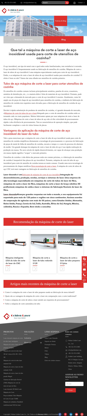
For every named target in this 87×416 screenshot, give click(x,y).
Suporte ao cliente (50, 341)
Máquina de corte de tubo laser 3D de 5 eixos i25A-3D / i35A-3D (13, 354)
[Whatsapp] (84, 264)
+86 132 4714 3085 (10, 2)
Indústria (27, 338)
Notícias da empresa (23, 40)
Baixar (47, 348)
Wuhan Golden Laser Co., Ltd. (20, 414)
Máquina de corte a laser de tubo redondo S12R (42, 260)
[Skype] (84, 259)
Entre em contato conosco (11, 31)
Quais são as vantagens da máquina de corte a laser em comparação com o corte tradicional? (40, 296)
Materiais (27, 343)
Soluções (19, 21)
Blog (63, 40)
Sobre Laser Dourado (31, 21)
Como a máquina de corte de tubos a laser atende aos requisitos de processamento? (37, 300)
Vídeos (50, 21)
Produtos (11, 21)
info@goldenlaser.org (29, 2)
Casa (4, 21)
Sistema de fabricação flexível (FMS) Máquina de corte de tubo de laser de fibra (13, 383)
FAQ (46, 351)
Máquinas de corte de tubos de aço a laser (20, 113)
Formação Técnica (50, 344)
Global (80, 3)
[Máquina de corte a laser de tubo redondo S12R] (43, 241)
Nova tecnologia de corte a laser (43, 166)
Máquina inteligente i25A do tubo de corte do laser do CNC (15, 260)
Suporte (43, 21)
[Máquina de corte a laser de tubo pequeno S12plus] (70, 241)
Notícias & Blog (60, 21)
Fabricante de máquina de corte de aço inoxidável (41, 175)
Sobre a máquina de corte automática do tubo (22, 304)
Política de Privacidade (51, 414)
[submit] (67, 2)
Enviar (71, 390)
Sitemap (40, 414)
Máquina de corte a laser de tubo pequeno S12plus (70, 260)
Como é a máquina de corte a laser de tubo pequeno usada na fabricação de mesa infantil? (40, 292)
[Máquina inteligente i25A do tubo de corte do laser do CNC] (16, 241)
